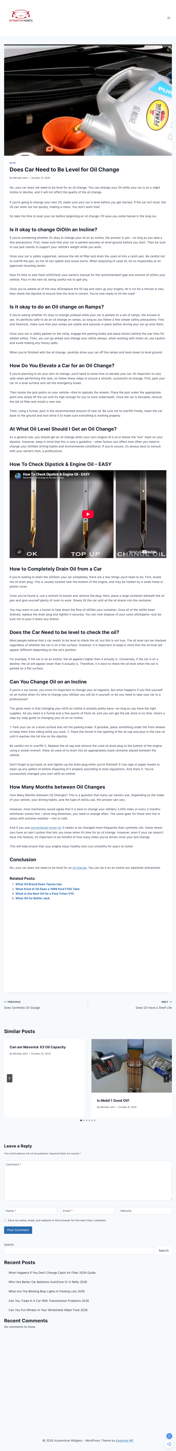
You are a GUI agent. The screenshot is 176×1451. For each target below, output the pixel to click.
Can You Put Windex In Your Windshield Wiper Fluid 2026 (48, 1310)
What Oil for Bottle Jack (32, 898)
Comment (13, 1164)
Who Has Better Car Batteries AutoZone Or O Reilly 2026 (48, 1282)
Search (9, 1244)
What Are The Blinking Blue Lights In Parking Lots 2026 (47, 1291)
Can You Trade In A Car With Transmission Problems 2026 (49, 1300)
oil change (79, 867)
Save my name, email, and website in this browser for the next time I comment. (57, 1220)
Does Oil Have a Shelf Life (154, 1005)
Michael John (20, 177)
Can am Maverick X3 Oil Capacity (38, 1047)
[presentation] (131, 1065)
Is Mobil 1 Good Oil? (113, 1100)
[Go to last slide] (9, 1078)
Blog (13, 163)
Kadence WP (125, 1440)
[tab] (81, 1120)
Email (68, 1211)
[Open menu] (169, 18)
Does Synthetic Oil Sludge (22, 1005)
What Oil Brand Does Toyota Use (38, 884)
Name (11, 1211)
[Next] (166, 1078)
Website (125, 1211)
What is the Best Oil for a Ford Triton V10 (44, 893)
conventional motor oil (45, 827)
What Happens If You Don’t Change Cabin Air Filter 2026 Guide (52, 1272)
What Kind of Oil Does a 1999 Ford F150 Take (47, 889)
